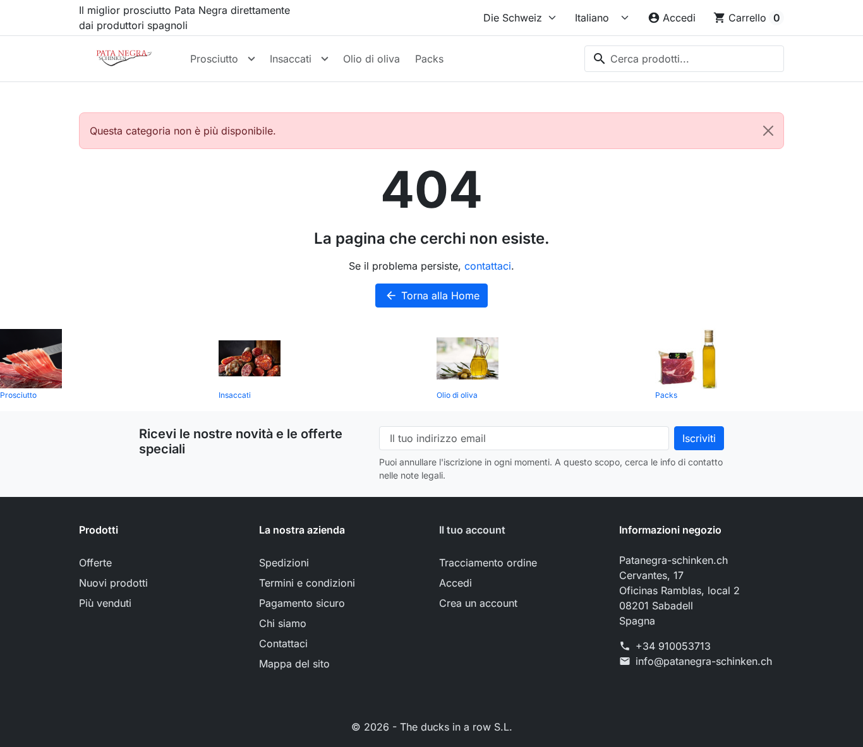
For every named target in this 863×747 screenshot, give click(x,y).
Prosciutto (214, 58)
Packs (429, 58)
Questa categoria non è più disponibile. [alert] (183, 130)
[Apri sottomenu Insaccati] (325, 59)
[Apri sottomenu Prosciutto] (251, 59)
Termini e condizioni (307, 583)
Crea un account (478, 603)
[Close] (768, 130)
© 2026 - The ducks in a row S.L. (431, 726)
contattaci (487, 266)
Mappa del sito (294, 663)
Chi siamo (282, 623)
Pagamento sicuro (302, 603)
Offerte (95, 562)
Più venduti (105, 603)
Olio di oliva (371, 58)
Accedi (455, 583)
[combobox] (684, 58)
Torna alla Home (432, 295)
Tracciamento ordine (488, 562)
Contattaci (283, 643)
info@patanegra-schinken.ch (704, 661)
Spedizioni (284, 562)
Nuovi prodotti (113, 583)
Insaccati (290, 58)
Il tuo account (472, 529)
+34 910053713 (673, 646)
